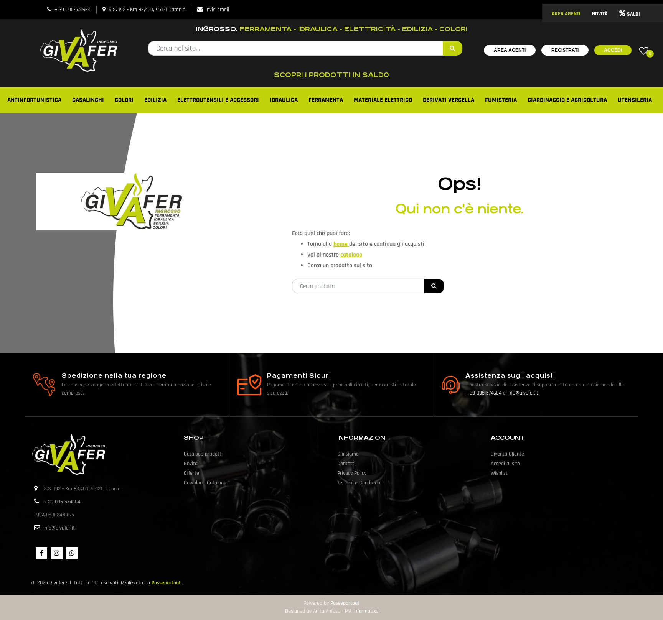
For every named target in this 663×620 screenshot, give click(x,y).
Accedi (613, 50)
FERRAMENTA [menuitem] (325, 100)
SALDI (633, 14)
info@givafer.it (522, 393)
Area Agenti (510, 50)
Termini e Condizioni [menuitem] (359, 482)
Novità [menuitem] (191, 463)
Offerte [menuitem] (191, 473)
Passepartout (166, 582)
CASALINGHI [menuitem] (88, 100)
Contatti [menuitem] (346, 463)
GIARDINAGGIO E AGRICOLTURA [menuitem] (567, 100)
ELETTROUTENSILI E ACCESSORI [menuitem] (218, 100)
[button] (452, 48)
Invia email (217, 9)
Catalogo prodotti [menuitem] (203, 454)
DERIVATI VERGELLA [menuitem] (448, 100)
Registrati (565, 50)
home (341, 244)
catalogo (351, 255)
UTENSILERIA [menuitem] (635, 100)
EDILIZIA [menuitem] (155, 100)
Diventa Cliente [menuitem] (507, 454)
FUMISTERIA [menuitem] (501, 100)
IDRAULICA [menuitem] (284, 100)
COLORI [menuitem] (124, 100)
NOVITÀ (600, 13)
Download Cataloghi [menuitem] (206, 482)
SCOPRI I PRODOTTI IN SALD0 (331, 75)
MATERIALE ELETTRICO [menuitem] (383, 100)
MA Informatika (361, 611)
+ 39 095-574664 (72, 9)
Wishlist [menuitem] (499, 473)
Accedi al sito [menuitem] (505, 463)
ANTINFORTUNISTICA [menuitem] (34, 100)
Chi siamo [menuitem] (348, 454)
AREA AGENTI (566, 13)
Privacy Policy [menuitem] (351, 473)
